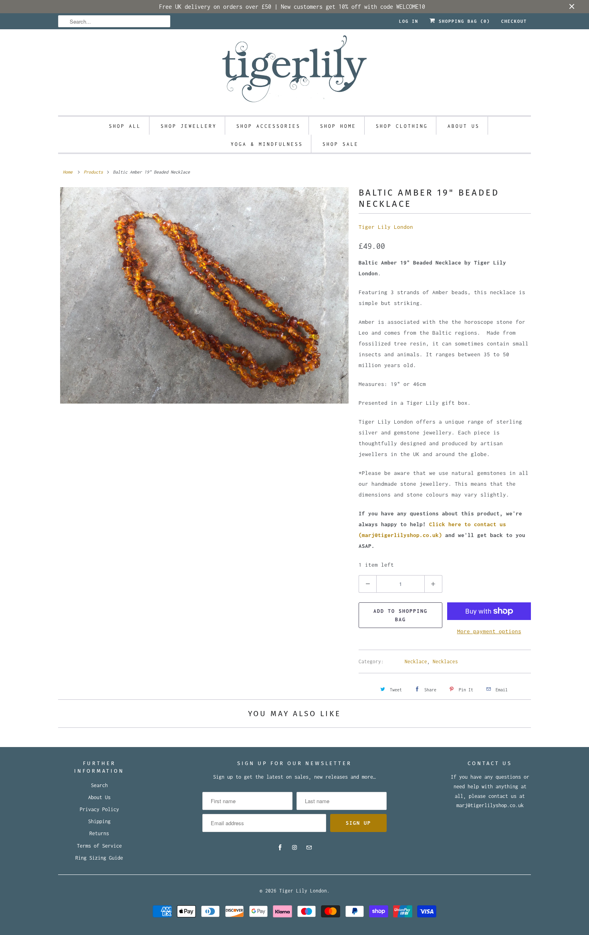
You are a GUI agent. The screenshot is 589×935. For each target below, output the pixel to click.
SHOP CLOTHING (402, 126)
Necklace (416, 661)
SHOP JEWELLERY (189, 126)
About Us (99, 797)
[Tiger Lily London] (294, 71)
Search (99, 785)
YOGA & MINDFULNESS (267, 144)
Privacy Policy (99, 809)
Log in (408, 21)
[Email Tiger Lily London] (309, 847)
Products (93, 172)
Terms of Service (99, 846)
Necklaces (445, 661)
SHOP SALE (341, 144)
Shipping (99, 821)
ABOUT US (464, 126)
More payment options (489, 631)
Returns (99, 833)
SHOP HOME (338, 126)
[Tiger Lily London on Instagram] (294, 847)
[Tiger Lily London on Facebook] (280, 847)
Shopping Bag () (463, 21)
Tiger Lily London (386, 227)
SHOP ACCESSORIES (268, 126)
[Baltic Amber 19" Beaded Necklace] (204, 295)
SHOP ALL (125, 126)
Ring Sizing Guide (99, 858)
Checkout (514, 21)
